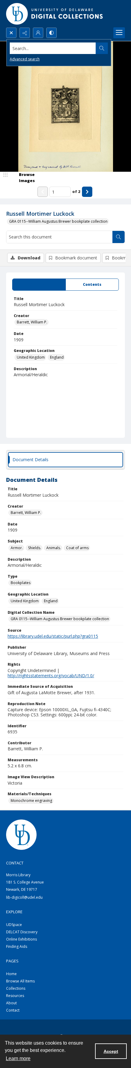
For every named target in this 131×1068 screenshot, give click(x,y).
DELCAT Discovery (21, 931)
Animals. (53, 547)
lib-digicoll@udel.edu (24, 897)
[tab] (39, 284)
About (11, 1002)
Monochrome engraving (31, 800)
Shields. (34, 547)
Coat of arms (77, 547)
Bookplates (20, 582)
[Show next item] (87, 192)
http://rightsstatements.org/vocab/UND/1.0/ (51, 675)
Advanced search (25, 59)
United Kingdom (31, 357)
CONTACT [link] (14, 863)
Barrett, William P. (32, 322)
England (57, 357)
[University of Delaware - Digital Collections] (55, 14)
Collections (15, 988)
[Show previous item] (42, 192)
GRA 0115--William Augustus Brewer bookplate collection (58, 221)
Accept (111, 1051)
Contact (12, 1010)
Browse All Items (20, 981)
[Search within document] (118, 237)
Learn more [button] (18, 1058)
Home (11, 973)
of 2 (76, 191)
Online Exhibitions (21, 939)
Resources (15, 995)
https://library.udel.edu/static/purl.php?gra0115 (53, 636)
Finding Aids (16, 946)
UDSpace (14, 924)
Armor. (17, 547)
